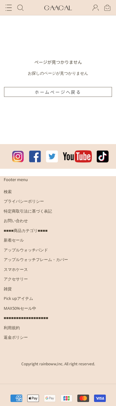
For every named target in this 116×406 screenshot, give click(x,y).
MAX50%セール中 (20, 308)
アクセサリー (16, 279)
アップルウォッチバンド (26, 250)
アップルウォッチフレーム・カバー (36, 259)
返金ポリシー (16, 337)
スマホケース (16, 269)
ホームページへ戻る (58, 92)
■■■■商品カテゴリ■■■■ (26, 230)
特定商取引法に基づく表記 (28, 211)
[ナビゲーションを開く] (9, 8)
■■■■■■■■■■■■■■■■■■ (26, 318)
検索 (8, 191)
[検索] (20, 8)
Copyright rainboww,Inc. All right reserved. (58, 363)
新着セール (14, 240)
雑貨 (8, 289)
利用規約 (12, 327)
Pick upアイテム (18, 298)
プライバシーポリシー (24, 201)
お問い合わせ (16, 220)
